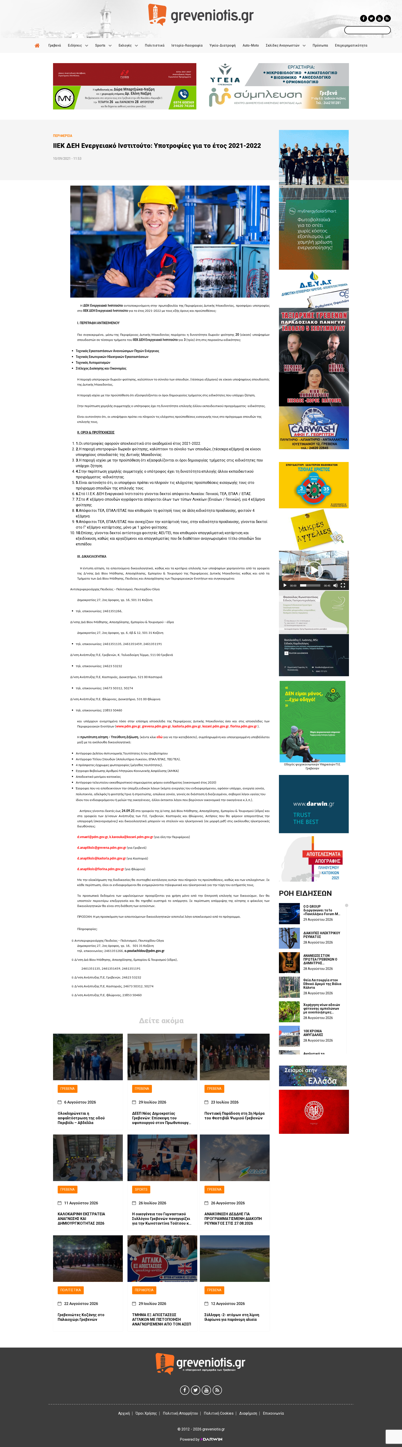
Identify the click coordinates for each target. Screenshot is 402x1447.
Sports (141, 1190)
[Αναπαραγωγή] (285, 585)
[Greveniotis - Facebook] (363, 18)
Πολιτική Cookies (219, 1413)
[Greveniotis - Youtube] (379, 18)
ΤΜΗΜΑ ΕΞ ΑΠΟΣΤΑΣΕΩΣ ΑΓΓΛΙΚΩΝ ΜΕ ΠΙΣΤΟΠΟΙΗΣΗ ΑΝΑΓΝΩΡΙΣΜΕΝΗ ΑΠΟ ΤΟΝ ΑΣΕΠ (161, 1319)
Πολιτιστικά (70, 1290)
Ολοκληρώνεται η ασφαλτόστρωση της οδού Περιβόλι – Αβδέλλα (81, 1118)
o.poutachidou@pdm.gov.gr (144, 951)
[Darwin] (211, 1439)
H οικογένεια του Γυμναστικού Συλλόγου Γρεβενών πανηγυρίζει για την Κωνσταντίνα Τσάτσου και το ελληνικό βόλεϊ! (162, 1219)
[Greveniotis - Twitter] (371, 18)
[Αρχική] (38, 45)
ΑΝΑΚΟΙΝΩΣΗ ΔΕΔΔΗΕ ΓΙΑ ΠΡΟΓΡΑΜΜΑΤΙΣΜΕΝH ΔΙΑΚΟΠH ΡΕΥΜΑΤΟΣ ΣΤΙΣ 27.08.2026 (233, 1219)
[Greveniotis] (201, 14)
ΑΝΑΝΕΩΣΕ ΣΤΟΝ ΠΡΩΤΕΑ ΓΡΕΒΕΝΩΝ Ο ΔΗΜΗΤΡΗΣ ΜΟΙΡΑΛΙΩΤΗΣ (320, 959)
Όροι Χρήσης (146, 1413)
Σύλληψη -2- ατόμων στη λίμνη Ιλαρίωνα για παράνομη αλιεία (231, 1317)
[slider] (310, 585)
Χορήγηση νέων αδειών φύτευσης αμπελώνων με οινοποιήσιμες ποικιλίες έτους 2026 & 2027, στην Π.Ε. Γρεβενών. (321, 1008)
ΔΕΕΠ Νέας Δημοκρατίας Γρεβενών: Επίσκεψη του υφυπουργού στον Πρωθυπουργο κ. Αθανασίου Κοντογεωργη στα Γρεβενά (161, 1118)
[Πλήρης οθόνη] (343, 585)
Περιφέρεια (144, 1290)
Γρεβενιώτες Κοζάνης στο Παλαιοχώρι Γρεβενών (81, 1317)
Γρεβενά (67, 1089)
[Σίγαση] (335, 585)
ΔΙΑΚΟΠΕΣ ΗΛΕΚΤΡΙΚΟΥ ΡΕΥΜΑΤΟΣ (321, 935)
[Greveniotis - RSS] (387, 18)
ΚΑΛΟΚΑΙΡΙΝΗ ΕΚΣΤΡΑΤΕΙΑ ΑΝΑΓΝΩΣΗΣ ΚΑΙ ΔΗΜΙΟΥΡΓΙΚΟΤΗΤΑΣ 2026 (81, 1219)
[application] (314, 570)
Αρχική (124, 1413)
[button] (314, 570)
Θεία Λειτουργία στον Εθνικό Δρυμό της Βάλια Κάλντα (322, 983)
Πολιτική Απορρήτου (180, 1413)
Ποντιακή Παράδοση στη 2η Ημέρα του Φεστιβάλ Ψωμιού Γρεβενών (234, 1115)
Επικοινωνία (273, 1413)
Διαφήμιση (248, 1413)
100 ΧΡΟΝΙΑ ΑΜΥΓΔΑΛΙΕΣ (313, 1033)
